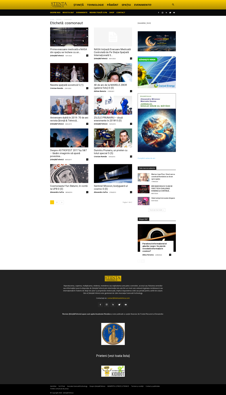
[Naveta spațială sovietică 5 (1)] (69, 72)
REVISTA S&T (68, 12)
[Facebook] (158, 12)
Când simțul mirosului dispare (163, 198)
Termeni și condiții (137, 386)
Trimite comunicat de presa (59, 389)
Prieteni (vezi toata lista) (113, 356)
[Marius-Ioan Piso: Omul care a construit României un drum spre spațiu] (143, 177)
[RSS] (166, 12)
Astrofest (53, 386)
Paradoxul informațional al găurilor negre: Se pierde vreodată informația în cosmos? (154, 247)
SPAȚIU (126, 4)
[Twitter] (170, 12)
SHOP (111, 12)
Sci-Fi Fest (62, 386)
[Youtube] (174, 12)
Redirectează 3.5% (98, 12)
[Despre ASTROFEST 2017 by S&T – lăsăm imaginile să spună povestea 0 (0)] (69, 137)
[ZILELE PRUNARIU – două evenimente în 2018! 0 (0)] (113, 105)
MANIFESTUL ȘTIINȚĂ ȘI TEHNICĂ (118, 386)
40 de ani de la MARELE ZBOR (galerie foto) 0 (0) (110, 86)
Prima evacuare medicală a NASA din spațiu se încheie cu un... (68, 51)
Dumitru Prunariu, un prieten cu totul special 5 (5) (110, 152)
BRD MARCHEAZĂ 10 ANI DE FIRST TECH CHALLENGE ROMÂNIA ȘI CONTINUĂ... (161, 188)
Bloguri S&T (143, 219)
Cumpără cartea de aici (146, 158)
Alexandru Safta (57, 192)
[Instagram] (162, 12)
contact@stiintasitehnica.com (118, 298)
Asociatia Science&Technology (77, 386)
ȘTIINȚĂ (79, 4)
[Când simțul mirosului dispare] (143, 201)
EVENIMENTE (81, 12)
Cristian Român (56, 88)
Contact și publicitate (153, 386)
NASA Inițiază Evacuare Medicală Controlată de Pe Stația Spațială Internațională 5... (112, 52)
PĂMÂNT (112, 4)
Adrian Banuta (100, 91)
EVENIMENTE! (142, 4)
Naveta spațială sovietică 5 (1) (66, 85)
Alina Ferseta (148, 255)
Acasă (52, 19)
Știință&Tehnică (57, 55)
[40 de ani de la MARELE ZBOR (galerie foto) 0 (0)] (113, 72)
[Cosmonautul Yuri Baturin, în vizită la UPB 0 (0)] (69, 173)
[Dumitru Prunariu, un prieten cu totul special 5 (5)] (113, 137)
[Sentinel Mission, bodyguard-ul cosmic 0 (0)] (113, 173)
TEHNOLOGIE (95, 4)
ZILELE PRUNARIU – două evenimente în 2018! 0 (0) (108, 119)
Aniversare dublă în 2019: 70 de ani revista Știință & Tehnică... (69, 119)
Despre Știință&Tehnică (97, 386)
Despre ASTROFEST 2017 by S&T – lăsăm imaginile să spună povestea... (68, 153)
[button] (173, 5)
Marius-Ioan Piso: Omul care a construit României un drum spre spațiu (163, 176)
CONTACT (120, 12)
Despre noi (55, 12)
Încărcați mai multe (156, 210)
